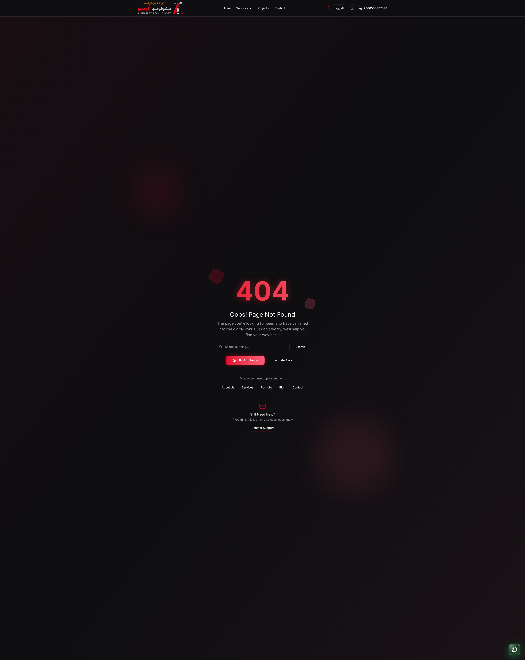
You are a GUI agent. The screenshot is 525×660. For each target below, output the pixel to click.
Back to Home (248, 360)
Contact (280, 8)
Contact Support (262, 427)
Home (227, 8)
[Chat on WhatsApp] (514, 649)
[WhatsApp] (352, 8)
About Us (228, 387)
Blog (282, 387)
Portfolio (266, 387)
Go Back (286, 360)
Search (300, 346)
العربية (340, 8)
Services (242, 8)
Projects (263, 8)
